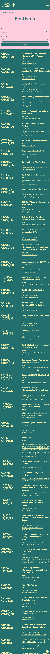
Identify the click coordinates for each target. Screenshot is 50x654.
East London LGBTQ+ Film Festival (32, 473)
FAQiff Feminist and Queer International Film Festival (33, 501)
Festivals (10, 12)
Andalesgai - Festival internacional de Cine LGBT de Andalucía (36, 70)
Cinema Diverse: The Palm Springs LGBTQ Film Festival (33, 304)
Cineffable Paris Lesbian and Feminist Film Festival (34, 278)
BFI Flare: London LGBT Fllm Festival (33, 124)
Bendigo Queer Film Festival (33, 162)
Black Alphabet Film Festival (33, 175)
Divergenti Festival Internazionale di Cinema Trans (35, 389)
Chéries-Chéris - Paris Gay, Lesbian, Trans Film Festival (33, 218)
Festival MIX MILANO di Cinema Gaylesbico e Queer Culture (35, 625)
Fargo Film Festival (29, 585)
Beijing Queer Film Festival (33, 151)
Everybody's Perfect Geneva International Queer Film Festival (35, 486)
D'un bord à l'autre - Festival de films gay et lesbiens (35, 361)
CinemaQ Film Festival (31, 330)
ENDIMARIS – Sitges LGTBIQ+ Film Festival (35, 462)
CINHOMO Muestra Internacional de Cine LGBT (35, 203)
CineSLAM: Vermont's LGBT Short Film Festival (36, 263)
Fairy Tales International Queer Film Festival (34, 550)
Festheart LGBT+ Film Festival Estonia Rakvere (34, 599)
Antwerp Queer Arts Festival (33, 84)
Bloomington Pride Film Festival (35, 189)
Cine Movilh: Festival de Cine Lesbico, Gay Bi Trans (34, 231)
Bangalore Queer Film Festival (34, 140)
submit (25, 44)
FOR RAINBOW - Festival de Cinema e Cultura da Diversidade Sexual (35, 517)
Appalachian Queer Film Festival (35, 96)
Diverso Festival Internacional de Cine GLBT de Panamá (35, 405)
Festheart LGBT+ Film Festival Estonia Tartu (34, 612)
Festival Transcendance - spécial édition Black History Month (35, 641)
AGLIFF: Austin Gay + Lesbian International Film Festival (34, 54)
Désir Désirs (26, 437)
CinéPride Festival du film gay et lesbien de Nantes (35, 346)
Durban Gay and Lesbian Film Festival (34, 423)
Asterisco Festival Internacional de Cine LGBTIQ (35, 112)
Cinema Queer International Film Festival (35, 316)
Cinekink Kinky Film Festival (33, 290)
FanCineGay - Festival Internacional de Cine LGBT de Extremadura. (34, 569)
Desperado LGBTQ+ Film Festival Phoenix (35, 376)
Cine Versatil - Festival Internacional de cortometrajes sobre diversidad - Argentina (35, 247)
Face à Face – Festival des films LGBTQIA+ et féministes (35, 535)
